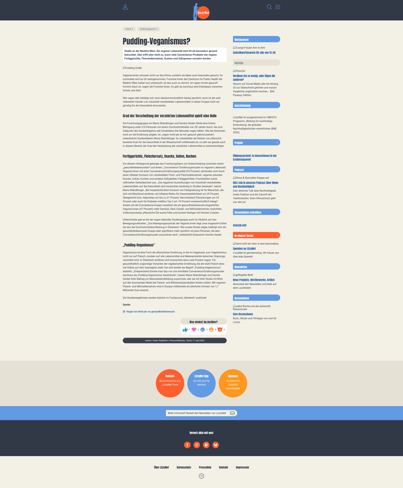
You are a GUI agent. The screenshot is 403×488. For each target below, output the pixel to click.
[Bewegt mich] (194, 329)
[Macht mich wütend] (220, 329)
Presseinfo (205, 467)
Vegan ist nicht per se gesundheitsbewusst (150, 311)
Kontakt (223, 467)
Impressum (242, 467)
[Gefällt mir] (185, 329)
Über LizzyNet (161, 467)
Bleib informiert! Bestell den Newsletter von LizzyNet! (197, 413)
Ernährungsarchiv (148, 29)
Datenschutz (184, 467)
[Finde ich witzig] (211, 329)
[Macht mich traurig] (202, 329)
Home (128, 29)
